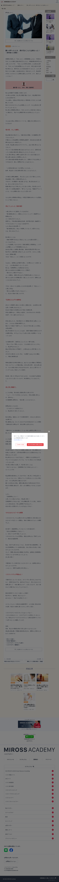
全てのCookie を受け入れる (35, 444)
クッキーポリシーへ (18, 439)
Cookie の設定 (20, 444)
